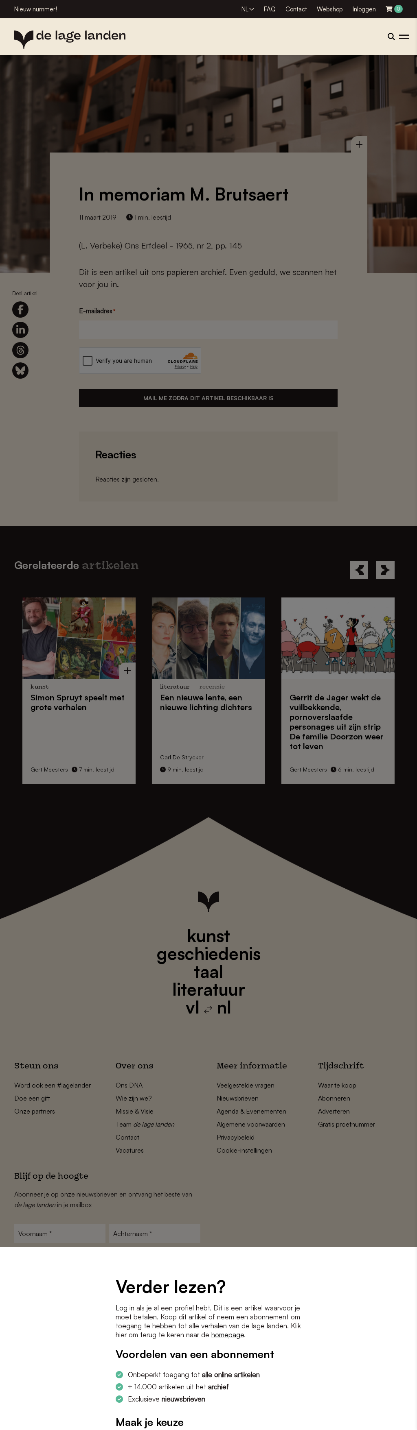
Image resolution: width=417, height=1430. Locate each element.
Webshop (330, 9)
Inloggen (364, 9)
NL (244, 9)
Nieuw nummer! (35, 9)
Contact (296, 9)
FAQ (270, 9)
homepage (227, 1334)
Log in (125, 1308)
